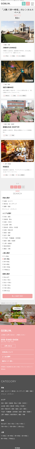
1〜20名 (6, 256)
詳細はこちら (17, 320)
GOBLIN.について (7, 352)
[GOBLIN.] (5, 4)
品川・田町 (7, 235)
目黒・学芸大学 (8, 230)
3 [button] (7, 42)
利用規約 (3, 366)
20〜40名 (7, 259)
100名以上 (7, 269)
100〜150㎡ (7, 285)
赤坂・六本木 (8, 222)
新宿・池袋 (7, 232)
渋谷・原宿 (7, 216)
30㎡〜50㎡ (7, 280)
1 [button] (4, 42)
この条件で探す (18, 296)
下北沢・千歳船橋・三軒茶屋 (12, 238)
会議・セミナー (8, 201)
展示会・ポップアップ (10, 203)
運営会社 (3, 369)
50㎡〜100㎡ (7, 282)
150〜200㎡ (7, 288)
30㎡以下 (6, 277)
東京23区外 (7, 246)
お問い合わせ (8, 346)
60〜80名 (6, 264)
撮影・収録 (7, 206)
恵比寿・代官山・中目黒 (11, 227)
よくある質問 (6, 356)
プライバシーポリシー (26, 366)
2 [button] (5, 42)
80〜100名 (7, 267)
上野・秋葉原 (8, 243)
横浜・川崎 (7, 248)
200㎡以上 (7, 290)
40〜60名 (6, 261)
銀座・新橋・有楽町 (9, 240)
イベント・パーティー (10, 209)
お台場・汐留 (8, 224)
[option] (17, 32)
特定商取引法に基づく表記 (13, 366)
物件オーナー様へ (7, 361)
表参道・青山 (8, 219)
